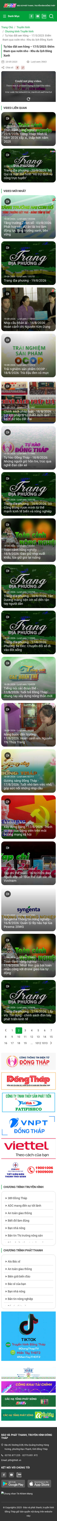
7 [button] (51, 1030)
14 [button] (44, 1036)
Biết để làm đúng (18, 1220)
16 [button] (5, 1043)
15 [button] (51, 1036)
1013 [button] (45, 1043)
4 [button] (31, 1030)
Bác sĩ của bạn (17, 1284)
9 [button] (12, 1036)
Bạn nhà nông (16, 1228)
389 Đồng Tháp (17, 1198)
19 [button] (25, 1043)
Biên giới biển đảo (19, 1276)
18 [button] (18, 1043)
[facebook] (16, 67)
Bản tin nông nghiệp (20, 1299)
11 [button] (25, 1036)
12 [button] (31, 1036)
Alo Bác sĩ (14, 1261)
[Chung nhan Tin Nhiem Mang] (28, 1493)
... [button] (32, 1043)
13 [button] (38, 1036)
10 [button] (18, 1036)
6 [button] (44, 1030)
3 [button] (25, 1030)
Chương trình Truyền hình (19, 31)
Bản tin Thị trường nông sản (25, 1235)
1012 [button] (38, 1043)
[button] (6, 1030)
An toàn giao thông (20, 1213)
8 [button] (5, 1036)
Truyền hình (23, 27)
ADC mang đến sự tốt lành (24, 1205)
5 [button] (38, 1030)
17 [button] (12, 1043)
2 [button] (18, 1030)
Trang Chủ (7, 27)
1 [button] (12, 1030)
